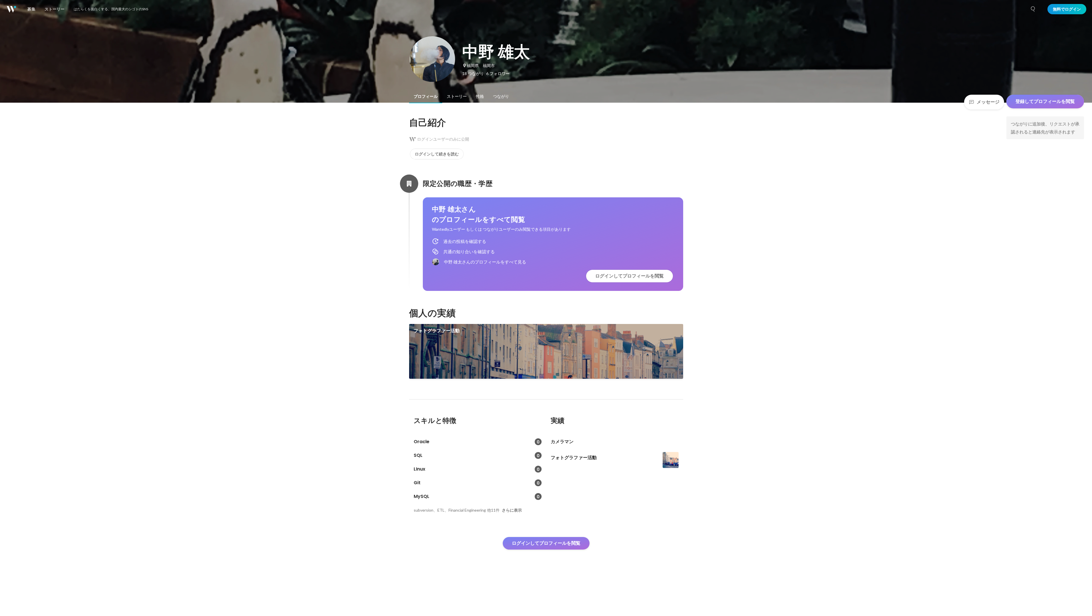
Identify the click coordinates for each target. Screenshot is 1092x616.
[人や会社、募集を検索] (1033, 9)
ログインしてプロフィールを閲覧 (629, 276)
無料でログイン (1067, 9)
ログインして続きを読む (437, 154)
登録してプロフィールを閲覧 (1045, 101)
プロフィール (426, 96)
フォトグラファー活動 (437, 330)
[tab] (425, 96)
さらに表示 (512, 510)
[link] (546, 351)
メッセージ (988, 102)
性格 (480, 96)
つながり (501, 96)
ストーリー (457, 96)
